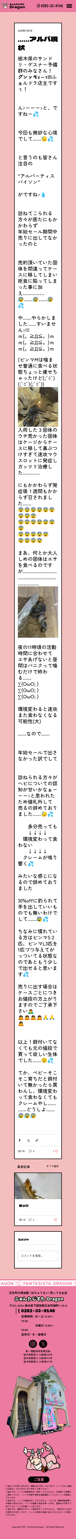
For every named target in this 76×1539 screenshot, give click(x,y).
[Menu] (69, 6)
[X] (43, 1344)
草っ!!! (23, 1205)
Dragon (17, 6)
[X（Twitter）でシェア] (28, 1140)
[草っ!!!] (38, 1186)
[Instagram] (33, 1344)
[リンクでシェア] (37, 1140)
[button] (38, 1479)
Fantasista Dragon (35, 1526)
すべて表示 (52, 1166)
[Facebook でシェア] (19, 1140)
